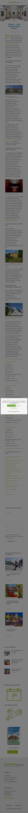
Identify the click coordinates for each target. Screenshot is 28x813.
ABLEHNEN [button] (18, 405)
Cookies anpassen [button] (13, 407)
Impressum (17, 411)
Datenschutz (11, 411)
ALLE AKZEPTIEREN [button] (11, 405)
